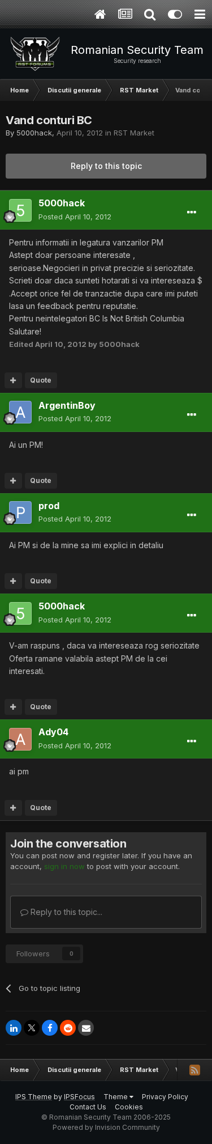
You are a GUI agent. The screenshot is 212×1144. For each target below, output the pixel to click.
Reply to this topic (106, 166)
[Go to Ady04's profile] (20, 739)
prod (48, 505)
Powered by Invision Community (106, 1127)
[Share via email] (86, 1028)
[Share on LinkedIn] (13, 1028)
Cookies (129, 1107)
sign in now (64, 866)
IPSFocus (79, 1096)
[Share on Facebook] (50, 1028)
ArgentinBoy (67, 405)
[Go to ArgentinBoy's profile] (20, 412)
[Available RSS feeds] (194, 1070)
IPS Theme (33, 1096)
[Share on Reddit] (68, 1028)
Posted (74, 216)
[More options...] (191, 212)
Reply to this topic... (65, 912)
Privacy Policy (165, 1096)
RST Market (134, 132)
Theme (116, 1096)
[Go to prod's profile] (20, 512)
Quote (40, 380)
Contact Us (88, 1107)
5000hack (34, 132)
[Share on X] (32, 1028)
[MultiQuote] (13, 380)
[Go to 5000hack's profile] (20, 210)
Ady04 (53, 732)
